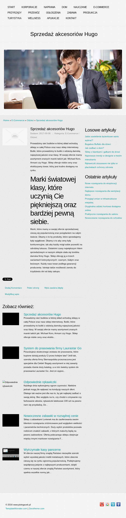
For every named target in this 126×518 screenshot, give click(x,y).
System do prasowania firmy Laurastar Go (52, 348)
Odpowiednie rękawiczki (40, 382)
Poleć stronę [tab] (33, 288)
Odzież (30, 120)
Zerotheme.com (36, 508)
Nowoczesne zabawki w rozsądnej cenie (51, 416)
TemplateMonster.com (16, 508)
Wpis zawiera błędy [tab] (53, 288)
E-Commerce (18, 120)
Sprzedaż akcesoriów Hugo (49, 120)
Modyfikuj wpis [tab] (12, 294)
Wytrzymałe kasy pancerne (42, 449)
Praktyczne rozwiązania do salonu (101, 214)
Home (6, 120)
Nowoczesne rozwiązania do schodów (103, 218)
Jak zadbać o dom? (94, 148)
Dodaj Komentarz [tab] (13, 288)
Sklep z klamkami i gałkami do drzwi (102, 152)
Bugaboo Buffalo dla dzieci (98, 144)
